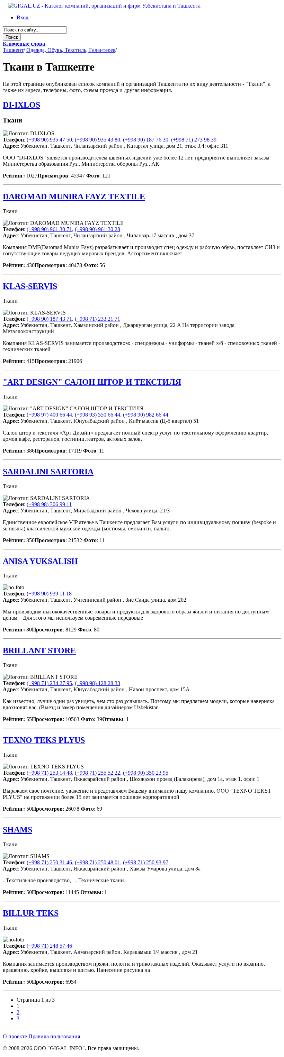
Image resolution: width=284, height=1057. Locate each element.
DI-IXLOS (21, 104)
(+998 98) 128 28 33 (97, 683)
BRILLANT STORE (39, 650)
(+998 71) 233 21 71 (97, 319)
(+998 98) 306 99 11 (49, 504)
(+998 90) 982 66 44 (145, 415)
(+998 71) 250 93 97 (145, 862)
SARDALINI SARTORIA (48, 471)
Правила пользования (54, 1036)
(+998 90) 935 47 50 (49, 140)
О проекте (15, 1036)
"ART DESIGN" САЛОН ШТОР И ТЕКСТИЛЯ (92, 381)
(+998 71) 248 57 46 (49, 946)
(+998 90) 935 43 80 (97, 140)
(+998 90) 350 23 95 (145, 773)
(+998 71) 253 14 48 (49, 773)
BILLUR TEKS (31, 913)
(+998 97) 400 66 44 (49, 415)
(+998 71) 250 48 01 (97, 862)
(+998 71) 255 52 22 (97, 773)
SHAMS (17, 829)
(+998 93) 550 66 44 (97, 415)
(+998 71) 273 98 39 (193, 140)
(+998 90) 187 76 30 (145, 140)
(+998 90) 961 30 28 (97, 229)
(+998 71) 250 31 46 (49, 862)
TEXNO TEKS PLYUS (44, 740)
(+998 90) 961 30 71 (49, 229)
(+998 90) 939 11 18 (49, 593)
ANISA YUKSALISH (40, 561)
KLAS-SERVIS (30, 286)
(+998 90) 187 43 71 (49, 319)
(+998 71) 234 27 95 (49, 683)
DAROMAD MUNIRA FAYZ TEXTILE (74, 196)
